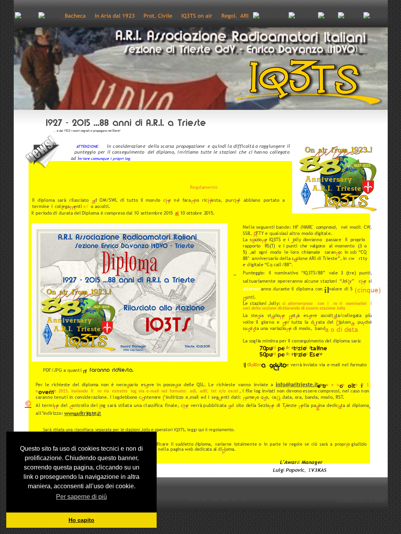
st (91, 413)
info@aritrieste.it (297, 385)
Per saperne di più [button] (81, 496)
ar (78, 413)
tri (85, 413)
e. (96, 413)
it (99, 413)
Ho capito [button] (81, 520)
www (70, 413)
